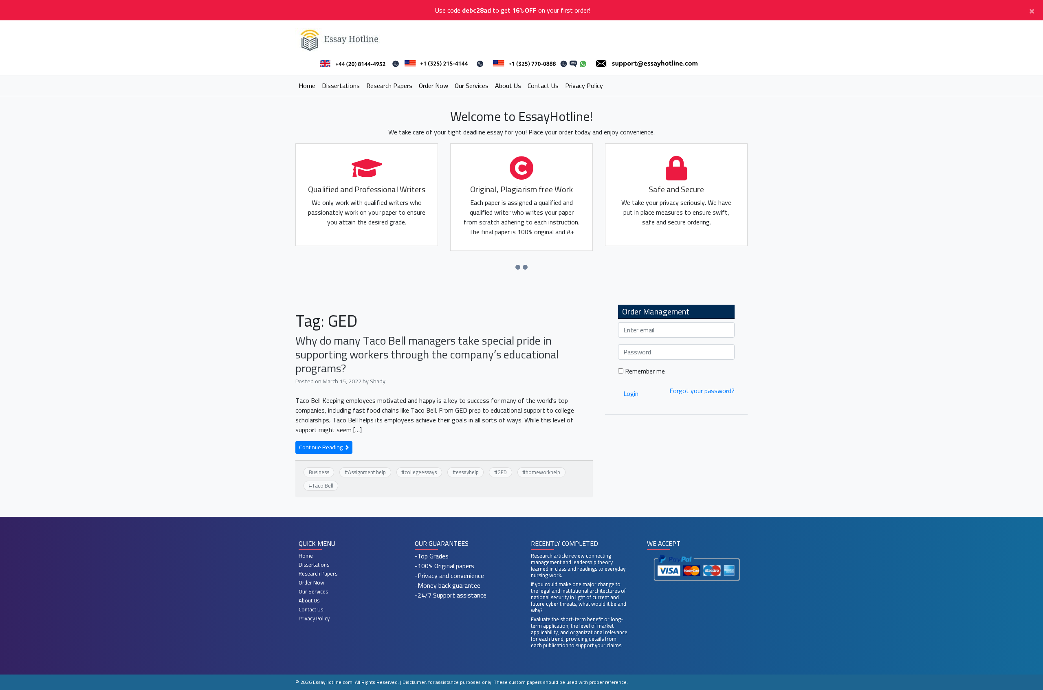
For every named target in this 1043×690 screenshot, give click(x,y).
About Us (508, 85)
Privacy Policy (584, 85)
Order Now (433, 85)
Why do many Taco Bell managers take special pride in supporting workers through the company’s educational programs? (427, 354)
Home (307, 85)
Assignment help (367, 472)
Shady (377, 381)
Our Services (471, 85)
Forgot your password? (702, 391)
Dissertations (341, 85)
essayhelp (467, 472)
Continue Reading (321, 447)
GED (502, 472)
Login (630, 393)
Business (319, 472)
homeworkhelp (543, 472)
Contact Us (543, 85)
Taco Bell (322, 485)
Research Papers (389, 85)
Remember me (644, 371)
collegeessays (421, 472)
